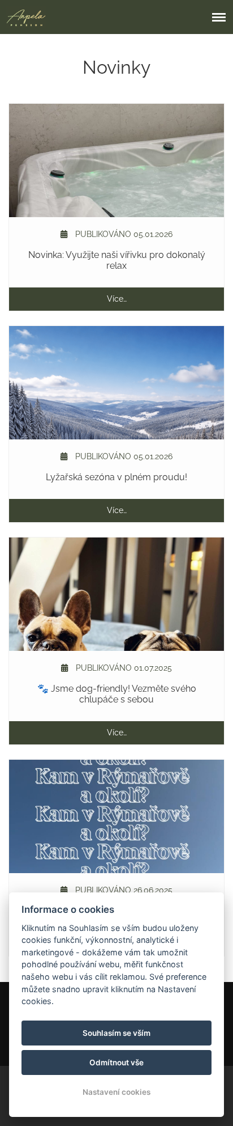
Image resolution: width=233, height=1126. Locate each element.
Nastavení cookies (116, 1092)
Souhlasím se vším (116, 1033)
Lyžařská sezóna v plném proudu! (116, 477)
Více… (117, 298)
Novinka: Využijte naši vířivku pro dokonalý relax (116, 260)
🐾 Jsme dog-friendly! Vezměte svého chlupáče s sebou (116, 694)
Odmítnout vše (116, 1062)
